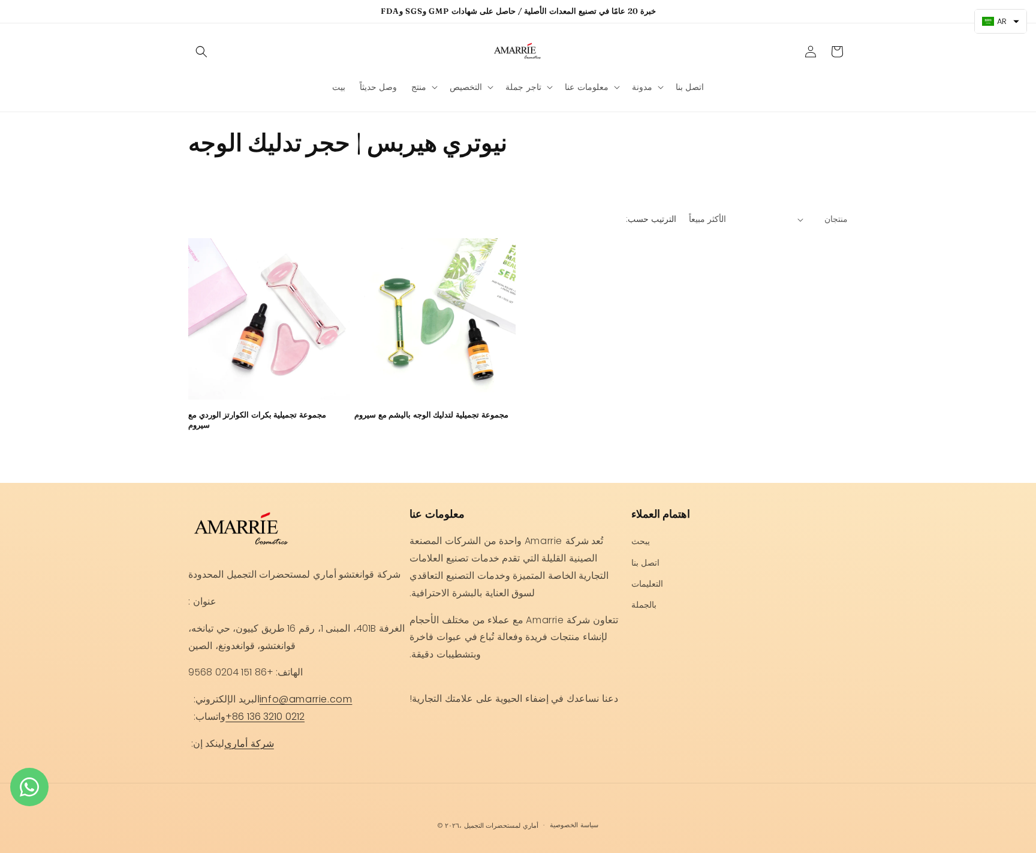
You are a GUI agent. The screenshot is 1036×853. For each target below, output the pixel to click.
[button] (201, 51)
